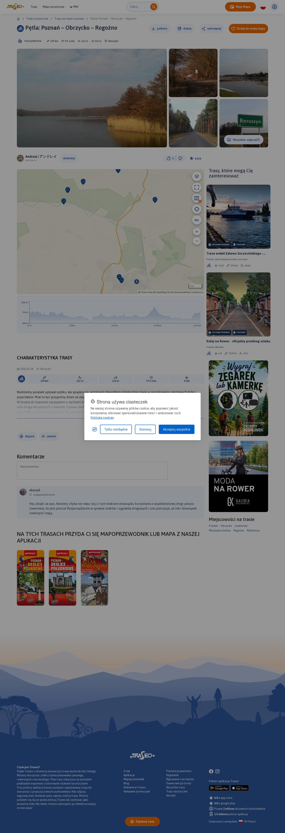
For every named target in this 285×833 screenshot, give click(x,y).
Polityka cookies (102, 417)
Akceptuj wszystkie (176, 429)
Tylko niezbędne (116, 429)
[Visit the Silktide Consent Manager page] (94, 429)
